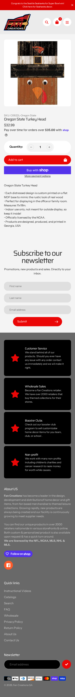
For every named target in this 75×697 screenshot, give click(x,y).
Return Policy (13, 628)
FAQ (7, 609)
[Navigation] (67, 22)
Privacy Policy (13, 622)
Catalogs (10, 597)
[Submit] (66, 664)
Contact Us (11, 640)
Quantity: (16, 146)
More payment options (38, 176)
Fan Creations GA (22, 685)
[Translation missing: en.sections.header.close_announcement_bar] (72, 5)
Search (9, 603)
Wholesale (11, 615)
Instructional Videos (17, 591)
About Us (10, 634)
